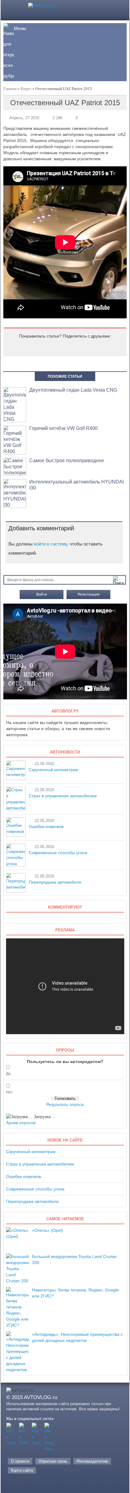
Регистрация (88, 594)
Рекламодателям (92, 1461)
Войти (41, 594)
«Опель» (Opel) (47, 1230)
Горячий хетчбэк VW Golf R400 (63, 428)
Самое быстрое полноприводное (66, 460)
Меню (20, 28)
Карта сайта (22, 1470)
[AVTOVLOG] (42, 5)
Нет (9, 1092)
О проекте (20, 1461)
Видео (26, 88)
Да (8, 1074)
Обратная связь (52, 1461)
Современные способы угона (58, 852)
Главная (10, 88)
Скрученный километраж (53, 769)
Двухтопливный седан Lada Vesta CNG (73, 390)
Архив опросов (20, 1122)
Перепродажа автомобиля (55, 882)
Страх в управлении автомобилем (63, 795)
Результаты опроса (65, 1104)
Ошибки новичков (46, 826)
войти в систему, (51, 543)
